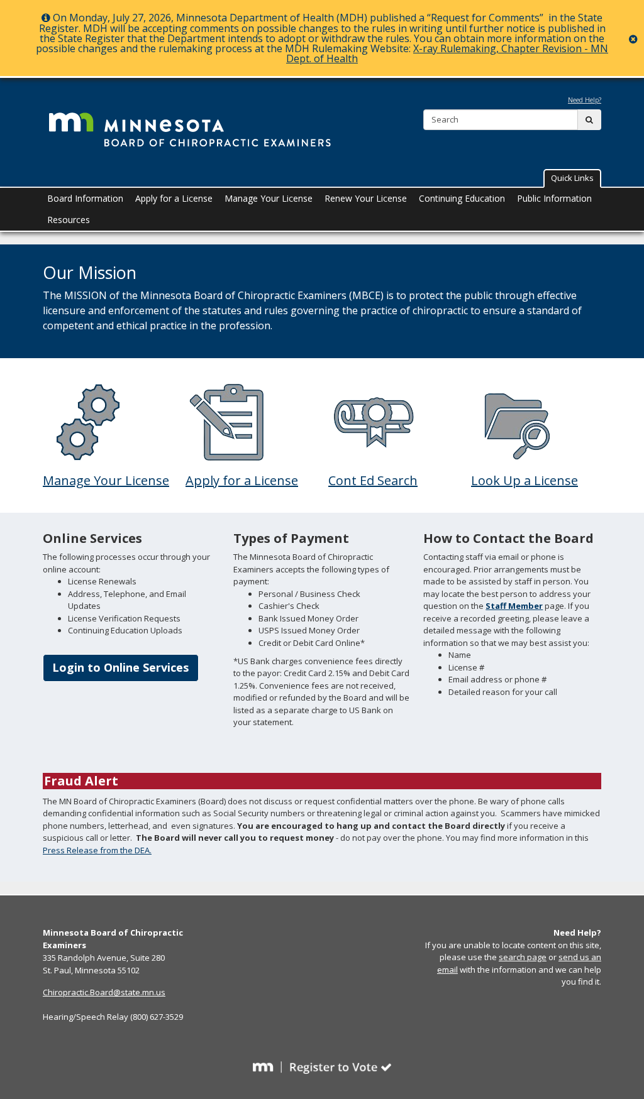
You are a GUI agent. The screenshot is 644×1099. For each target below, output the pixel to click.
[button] (572, 178)
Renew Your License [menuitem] (366, 198)
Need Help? (584, 100)
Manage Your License (106, 480)
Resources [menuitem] (68, 220)
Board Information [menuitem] (85, 198)
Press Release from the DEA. (97, 850)
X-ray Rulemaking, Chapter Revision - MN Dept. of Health (447, 53)
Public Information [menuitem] (554, 198)
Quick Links (572, 177)
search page (523, 957)
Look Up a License (524, 480)
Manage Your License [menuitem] (269, 198)
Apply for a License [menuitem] (174, 198)
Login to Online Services (120, 667)
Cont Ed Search (373, 480)
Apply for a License (242, 480)
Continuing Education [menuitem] (462, 198)
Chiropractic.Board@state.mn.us (104, 992)
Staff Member (514, 605)
